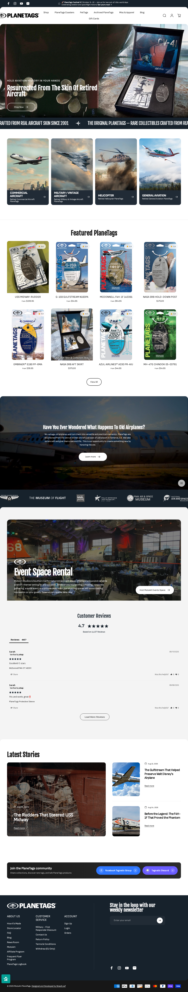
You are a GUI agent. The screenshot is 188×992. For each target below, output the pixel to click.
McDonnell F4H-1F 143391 (116, 296)
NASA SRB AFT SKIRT (72, 364)
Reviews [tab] (15, 639)
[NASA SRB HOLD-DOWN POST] (160, 267)
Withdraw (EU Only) (45, 948)
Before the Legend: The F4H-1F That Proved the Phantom (163, 816)
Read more (19, 828)
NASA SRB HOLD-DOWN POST (160, 296)
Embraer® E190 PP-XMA (28, 364)
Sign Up (68, 923)
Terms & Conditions (46, 944)
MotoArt (11, 947)
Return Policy (42, 939)
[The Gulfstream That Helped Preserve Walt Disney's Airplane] (126, 779)
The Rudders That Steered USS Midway (43, 817)
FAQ (9, 933)
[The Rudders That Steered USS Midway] (56, 799)
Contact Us (41, 934)
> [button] (94, 716)
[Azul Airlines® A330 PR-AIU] (116, 334)
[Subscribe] (160, 920)
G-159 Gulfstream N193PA (72, 296)
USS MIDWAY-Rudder (28, 296)
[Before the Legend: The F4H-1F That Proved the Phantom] (126, 821)
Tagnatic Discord (159, 870)
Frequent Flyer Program (14, 958)
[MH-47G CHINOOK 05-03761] (160, 334)
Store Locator (14, 928)
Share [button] (15, 674)
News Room (13, 942)
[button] (172, 674)
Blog (9, 937)
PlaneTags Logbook (16, 964)
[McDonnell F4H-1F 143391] (116, 267)
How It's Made (14, 923)
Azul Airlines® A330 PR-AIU (116, 364)
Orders (67, 933)
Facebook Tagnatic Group (118, 870)
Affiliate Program (15, 951)
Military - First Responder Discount (46, 928)
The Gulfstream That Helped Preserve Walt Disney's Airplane (162, 774)
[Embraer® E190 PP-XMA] (28, 334)
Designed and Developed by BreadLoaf (49, 986)
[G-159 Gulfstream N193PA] (72, 267)
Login (67, 928)
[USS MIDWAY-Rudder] (28, 267)
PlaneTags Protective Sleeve (22, 701)
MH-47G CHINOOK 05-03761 (160, 364)
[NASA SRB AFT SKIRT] (72, 334)
